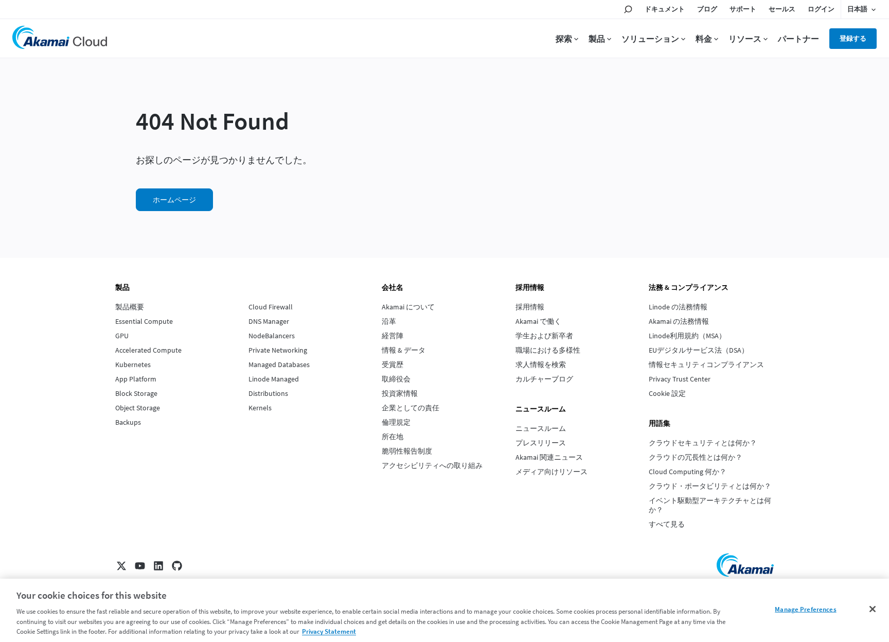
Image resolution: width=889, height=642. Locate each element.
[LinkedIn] (158, 566)
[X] (121, 566)
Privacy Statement (329, 631)
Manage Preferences (805, 609)
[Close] (872, 609)
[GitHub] (177, 566)
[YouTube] (140, 566)
